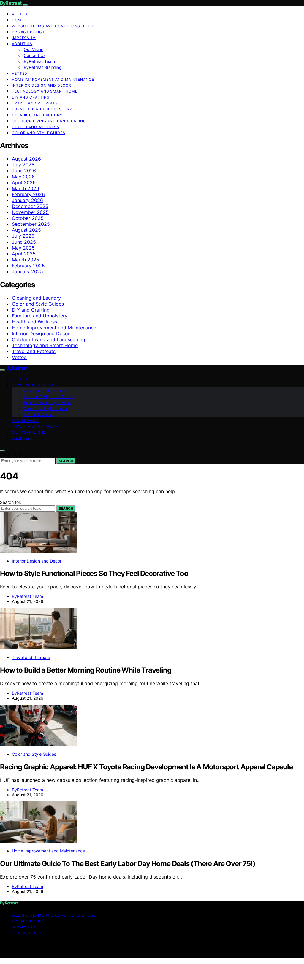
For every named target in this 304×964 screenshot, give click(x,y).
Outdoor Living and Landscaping (49, 121)
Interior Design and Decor (41, 85)
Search (66, 461)
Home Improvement (33, 385)
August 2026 (26, 159)
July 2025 (23, 236)
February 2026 (28, 194)
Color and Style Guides (38, 133)
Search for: (10, 454)
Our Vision (33, 49)
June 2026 (24, 171)
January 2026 (27, 200)
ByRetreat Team (39, 61)
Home (18, 20)
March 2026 (25, 188)
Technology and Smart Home (44, 91)
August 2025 (26, 230)
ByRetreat (10, 3)
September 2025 (31, 224)
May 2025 (23, 248)
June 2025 (24, 242)
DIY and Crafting (31, 97)
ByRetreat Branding (43, 67)
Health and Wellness (35, 127)
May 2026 (23, 177)
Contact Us (34, 55)
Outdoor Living (29, 432)
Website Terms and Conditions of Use (54, 26)
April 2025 (24, 254)
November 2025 (30, 212)
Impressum (24, 38)
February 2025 (28, 266)
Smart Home (25, 420)
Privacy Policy (28, 32)
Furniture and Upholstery (42, 109)
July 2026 (23, 165)
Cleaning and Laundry (37, 115)
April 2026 (24, 182)
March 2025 (25, 260)
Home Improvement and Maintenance (53, 79)
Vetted (19, 14)
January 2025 (27, 271)
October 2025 (28, 218)
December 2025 (30, 206)
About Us (22, 44)
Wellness (22, 438)
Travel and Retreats (35, 103)
